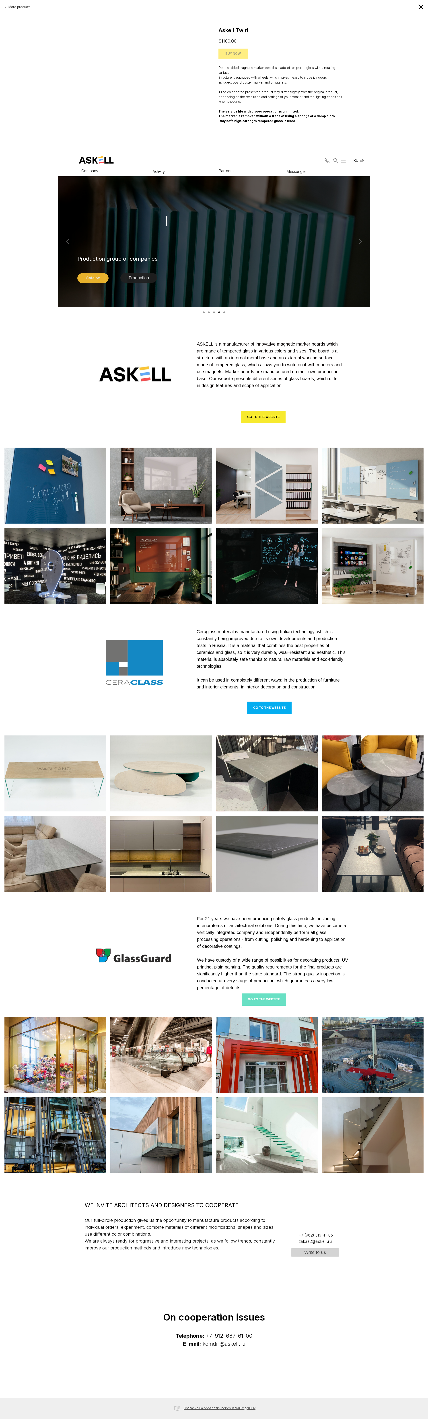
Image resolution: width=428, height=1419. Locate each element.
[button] (326, 160)
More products (19, 7)
